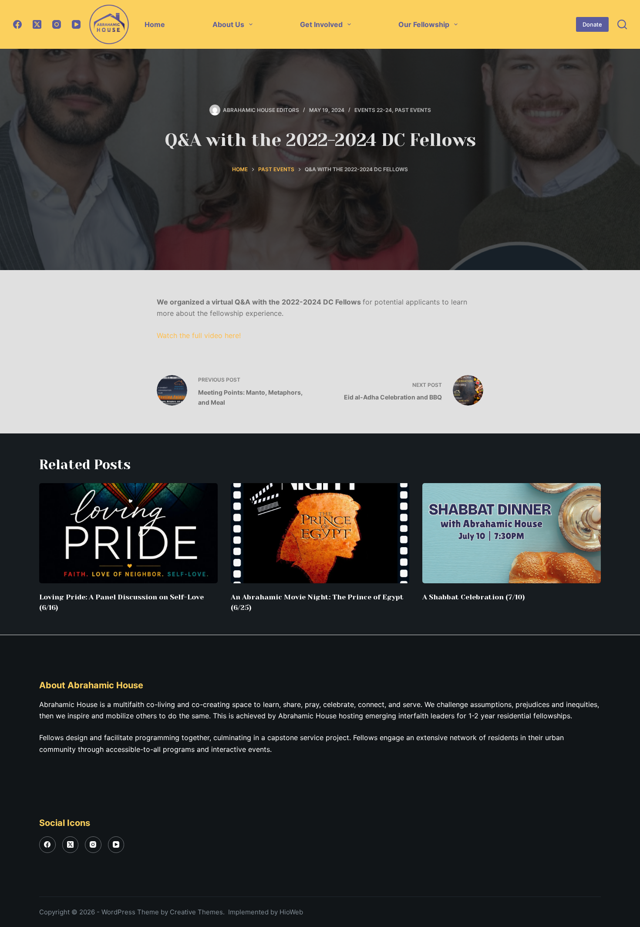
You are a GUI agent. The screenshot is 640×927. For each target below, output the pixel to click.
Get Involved (321, 24)
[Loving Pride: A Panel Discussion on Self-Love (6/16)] (128, 533)
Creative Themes (196, 912)
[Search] (622, 24)
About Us (228, 24)
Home (155, 24)
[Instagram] (56, 24)
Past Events (413, 110)
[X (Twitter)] (37, 24)
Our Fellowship (423, 24)
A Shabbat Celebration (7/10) (473, 597)
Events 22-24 (373, 110)
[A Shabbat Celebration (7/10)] (511, 533)
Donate (592, 24)
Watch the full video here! (199, 335)
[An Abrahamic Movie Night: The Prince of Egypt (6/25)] (320, 533)
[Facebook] (17, 24)
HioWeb (291, 912)
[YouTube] (76, 24)
